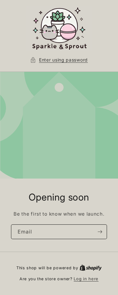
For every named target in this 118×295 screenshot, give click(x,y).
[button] (59, 60)
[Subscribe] (100, 231)
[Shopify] (91, 267)
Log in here (86, 278)
